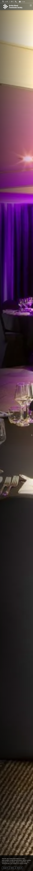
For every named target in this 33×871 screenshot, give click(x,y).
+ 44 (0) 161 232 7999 (16, 1)
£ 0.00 (23, 1)
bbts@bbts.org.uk (12, 1)
